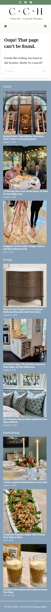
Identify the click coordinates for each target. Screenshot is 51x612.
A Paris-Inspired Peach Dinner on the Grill (25, 482)
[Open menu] (5, 26)
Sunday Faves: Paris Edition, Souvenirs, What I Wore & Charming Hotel (23, 137)
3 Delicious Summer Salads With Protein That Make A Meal (24, 536)
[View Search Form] (45, 26)
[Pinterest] (25, 2)
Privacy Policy (40, 606)
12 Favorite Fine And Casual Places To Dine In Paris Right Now (25, 192)
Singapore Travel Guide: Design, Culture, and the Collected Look (24, 247)
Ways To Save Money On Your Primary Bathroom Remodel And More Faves (23, 310)
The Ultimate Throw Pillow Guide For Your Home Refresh (25, 420)
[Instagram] (20, 2)
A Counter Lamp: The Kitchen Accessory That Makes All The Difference (24, 365)
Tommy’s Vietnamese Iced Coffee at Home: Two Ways (25, 591)
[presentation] (25, 112)
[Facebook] (31, 2)
